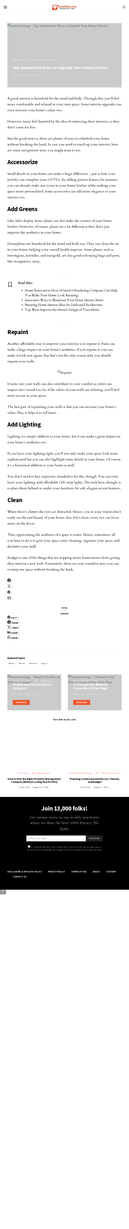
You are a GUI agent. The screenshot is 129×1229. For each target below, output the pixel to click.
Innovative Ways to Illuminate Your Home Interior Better (64, 300)
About (96, 1205)
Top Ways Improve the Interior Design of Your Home (62, 310)
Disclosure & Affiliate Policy (24, 1205)
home (12, 663)
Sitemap (111, 1205)
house (22, 663)
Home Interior (19, 59)
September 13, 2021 (35, 75)
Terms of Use (79, 1205)
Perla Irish (17, 75)
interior (34, 663)
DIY (31, 59)
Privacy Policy (56, 1205)
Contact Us (20, 1210)
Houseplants (16, 243)
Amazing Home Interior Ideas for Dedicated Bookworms (63, 305)
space (45, 663)
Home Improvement (44, 59)
